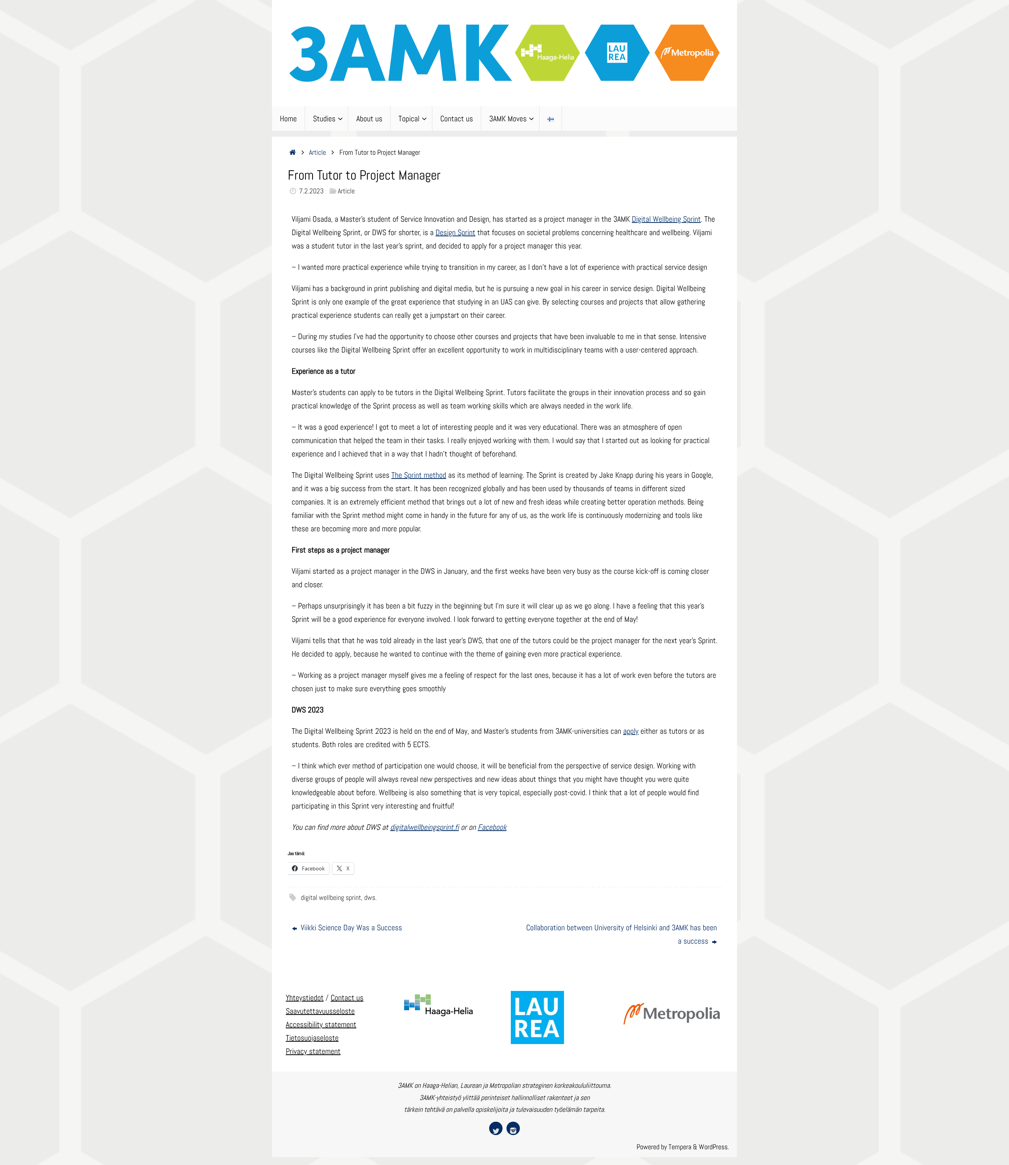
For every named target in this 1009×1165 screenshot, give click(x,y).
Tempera (679, 1146)
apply (631, 731)
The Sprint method (418, 475)
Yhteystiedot (305, 997)
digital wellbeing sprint (331, 897)
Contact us (347, 997)
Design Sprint (455, 232)
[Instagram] (513, 1128)
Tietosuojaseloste (312, 1038)
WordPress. (714, 1146)
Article (317, 152)
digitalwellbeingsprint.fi (424, 827)
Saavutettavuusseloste (320, 1011)
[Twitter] (496, 1128)
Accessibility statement (321, 1024)
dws (369, 897)
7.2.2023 (311, 190)
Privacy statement (313, 1051)
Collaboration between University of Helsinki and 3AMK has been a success (621, 934)
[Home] (293, 152)
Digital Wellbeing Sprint (666, 219)
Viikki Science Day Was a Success (350, 927)
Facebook (492, 827)
